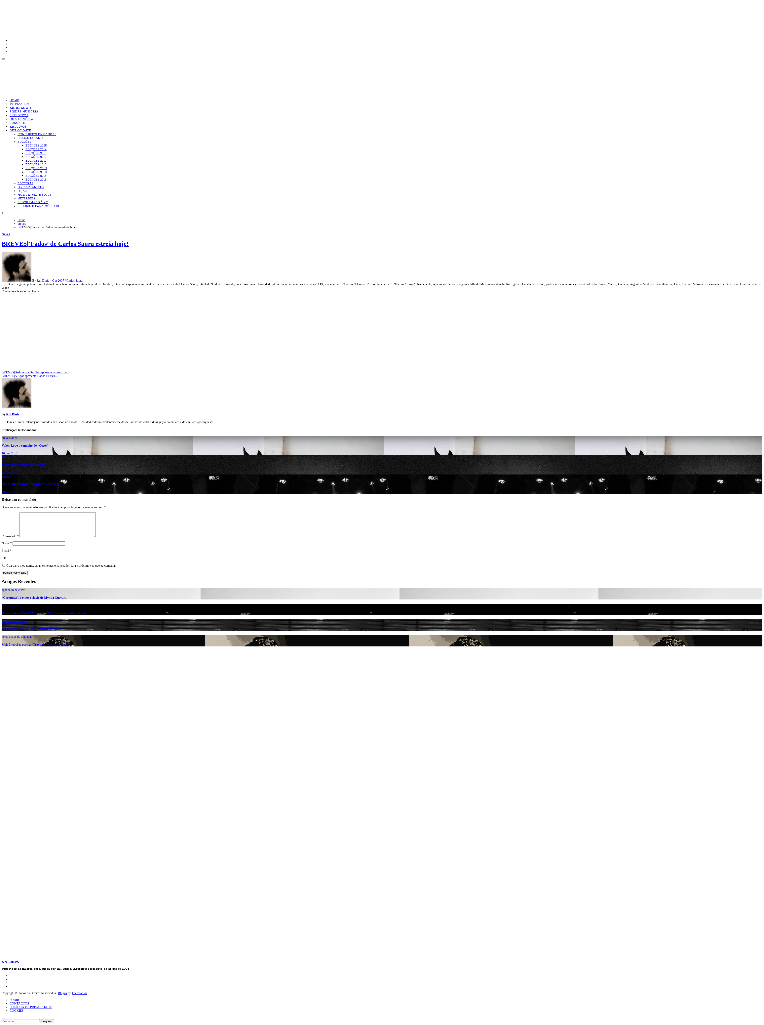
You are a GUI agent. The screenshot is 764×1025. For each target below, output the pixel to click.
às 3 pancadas (10, 605)
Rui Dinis (43, 280)
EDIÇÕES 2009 (36, 168)
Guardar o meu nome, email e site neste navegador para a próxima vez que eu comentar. (61, 565)
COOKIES (17, 1010)
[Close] (3, 1018)
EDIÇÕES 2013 (35, 153)
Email (6, 550)
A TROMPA (58, 16)
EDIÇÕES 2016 (35, 176)
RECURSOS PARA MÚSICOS (38, 206)
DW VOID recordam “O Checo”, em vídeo (30, 484)
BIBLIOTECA (19, 115)
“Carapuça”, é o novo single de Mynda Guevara (34, 597)
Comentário (10, 536)
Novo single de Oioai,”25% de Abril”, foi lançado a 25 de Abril (44, 613)
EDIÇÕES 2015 (35, 180)
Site (4, 558)
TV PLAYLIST (19, 104)
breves (6, 234)
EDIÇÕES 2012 (35, 157)
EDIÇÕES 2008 (36, 172)
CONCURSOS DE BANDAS (37, 134)
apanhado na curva (13, 590)
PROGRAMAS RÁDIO (33, 202)
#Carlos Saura (74, 280)
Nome (7, 543)
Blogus (62, 993)
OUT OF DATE (20, 130)
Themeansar (79, 993)
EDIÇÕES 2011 (35, 161)
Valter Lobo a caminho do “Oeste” (25, 445)
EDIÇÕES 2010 (36, 164)
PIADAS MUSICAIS (24, 111)
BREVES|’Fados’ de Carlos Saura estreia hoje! (65, 243)
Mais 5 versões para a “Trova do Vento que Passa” (36, 644)
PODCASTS (18, 123)
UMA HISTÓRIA (21, 119)
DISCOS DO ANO (30, 138)
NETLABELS (26, 198)
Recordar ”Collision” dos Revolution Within (31, 629)
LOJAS (22, 191)
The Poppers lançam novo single (23, 465)
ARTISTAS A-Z (20, 108)
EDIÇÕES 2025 (36, 145)
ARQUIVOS (18, 127)
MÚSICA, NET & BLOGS (35, 195)
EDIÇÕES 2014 (36, 149)
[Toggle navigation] (3, 59)
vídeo (14, 437)
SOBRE (15, 1000)
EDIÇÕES (24, 142)
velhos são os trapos (14, 621)
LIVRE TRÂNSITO (31, 187)
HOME (14, 100)
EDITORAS (25, 183)
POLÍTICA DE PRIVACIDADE (31, 1007)
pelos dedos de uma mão (17, 636)
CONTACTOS (19, 1003)
